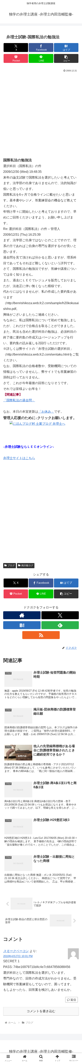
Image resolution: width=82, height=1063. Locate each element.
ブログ (11, 565)
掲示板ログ (27, 565)
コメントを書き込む (41, 1011)
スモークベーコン (16, 951)
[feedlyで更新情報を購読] (60, 625)
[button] (66, 58)
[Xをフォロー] (60, 615)
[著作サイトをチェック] (22, 615)
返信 (73, 999)
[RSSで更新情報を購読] (41, 635)
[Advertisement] (41, 116)
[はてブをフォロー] (22, 625)
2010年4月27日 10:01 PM (18, 956)
